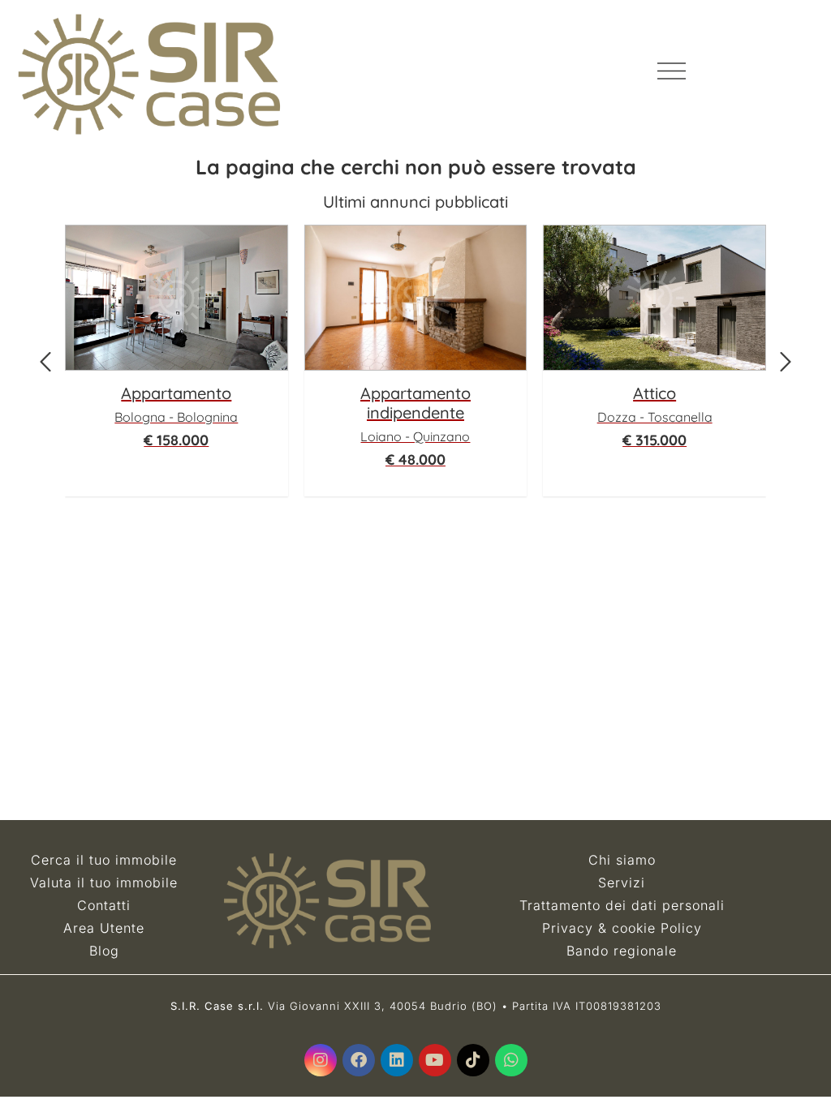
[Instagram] (320, 1060)
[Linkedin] (397, 1060)
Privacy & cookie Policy (622, 928)
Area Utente (103, 928)
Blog (104, 951)
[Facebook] (358, 1060)
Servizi (621, 882)
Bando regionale (621, 951)
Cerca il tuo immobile (104, 860)
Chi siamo (622, 860)
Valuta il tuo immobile (104, 882)
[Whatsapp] (511, 1060)
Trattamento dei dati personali (622, 905)
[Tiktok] (473, 1060)
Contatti (104, 905)
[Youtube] (435, 1060)
